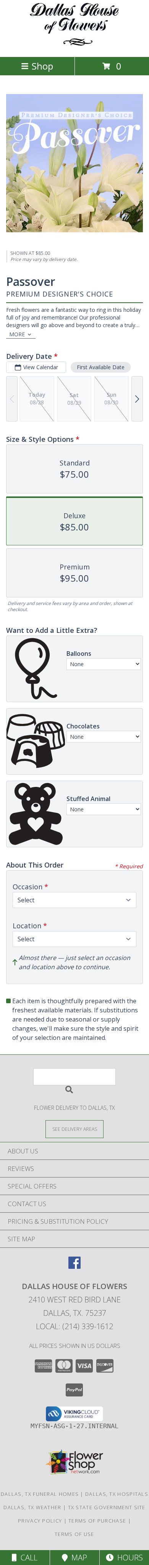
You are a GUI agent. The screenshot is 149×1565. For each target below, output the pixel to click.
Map (77, 1557)
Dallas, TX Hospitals (116, 1493)
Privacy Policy (40, 1520)
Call (27, 1557)
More (17, 334)
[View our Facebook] (74, 1266)
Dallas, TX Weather (32, 1507)
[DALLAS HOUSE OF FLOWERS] (74, 45)
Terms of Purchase (97, 1520)
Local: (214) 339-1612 (74, 1326)
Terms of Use (74, 1534)
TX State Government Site (107, 1507)
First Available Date (101, 367)
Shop (42, 66)
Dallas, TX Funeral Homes (40, 1493)
